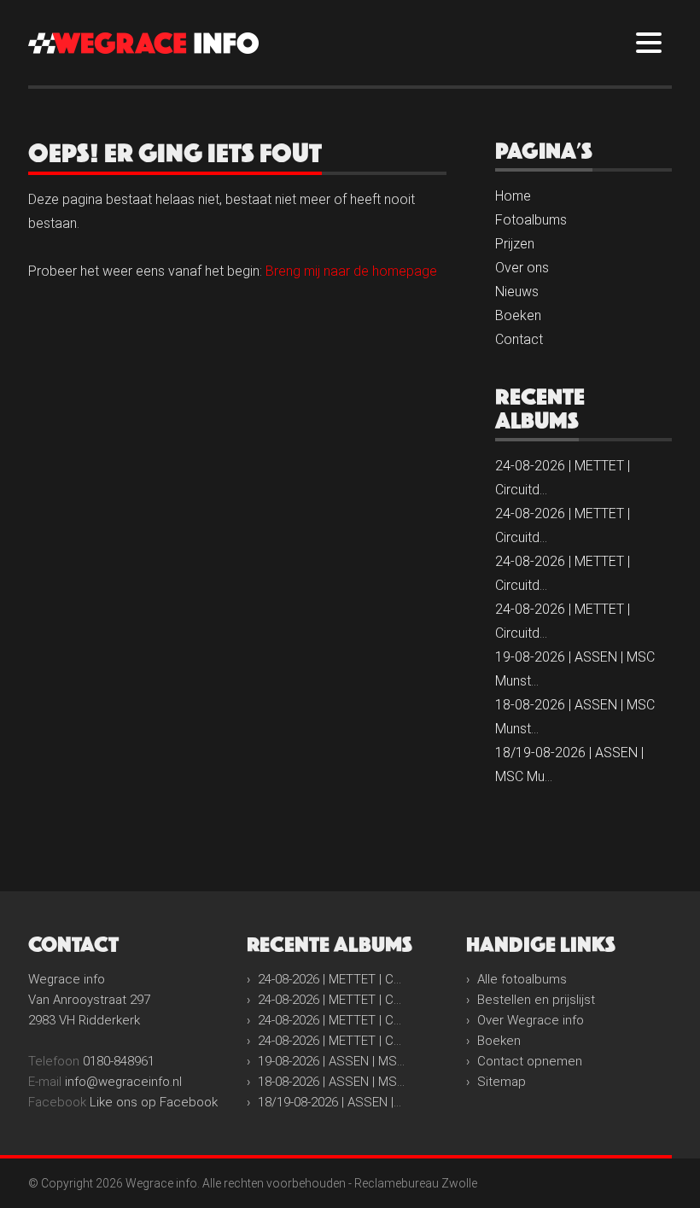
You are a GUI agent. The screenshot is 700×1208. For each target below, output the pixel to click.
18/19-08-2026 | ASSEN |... (329, 1102)
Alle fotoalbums (522, 979)
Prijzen (514, 244)
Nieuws (517, 291)
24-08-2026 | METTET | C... (329, 979)
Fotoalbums (531, 220)
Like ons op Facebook (154, 1102)
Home (513, 196)
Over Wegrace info (530, 1020)
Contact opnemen (529, 1061)
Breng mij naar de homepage (351, 271)
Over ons (522, 268)
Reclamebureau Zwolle (415, 1183)
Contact (519, 339)
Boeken (518, 315)
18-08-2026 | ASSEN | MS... (331, 1081)
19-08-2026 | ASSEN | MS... (331, 1061)
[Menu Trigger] (648, 41)
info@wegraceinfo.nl (123, 1081)
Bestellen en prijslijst (536, 999)
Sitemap (501, 1081)
